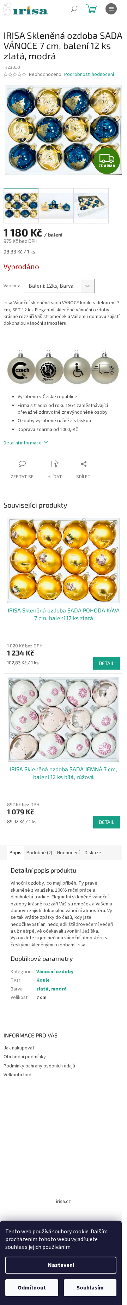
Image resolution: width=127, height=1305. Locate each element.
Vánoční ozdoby (54, 971)
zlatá (42, 989)
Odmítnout (32, 1288)
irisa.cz (63, 1201)
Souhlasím (90, 1288)
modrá (59, 989)
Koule (43, 980)
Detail (106, 663)
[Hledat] (74, 9)
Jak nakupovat (19, 1048)
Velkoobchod (17, 1074)
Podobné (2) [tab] (39, 852)
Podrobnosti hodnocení (89, 74)
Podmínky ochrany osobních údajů (39, 1066)
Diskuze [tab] (93, 852)
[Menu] (111, 9)
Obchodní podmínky (25, 1056)
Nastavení (61, 1265)
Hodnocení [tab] (68, 852)
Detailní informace (23, 443)
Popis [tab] (16, 852)
